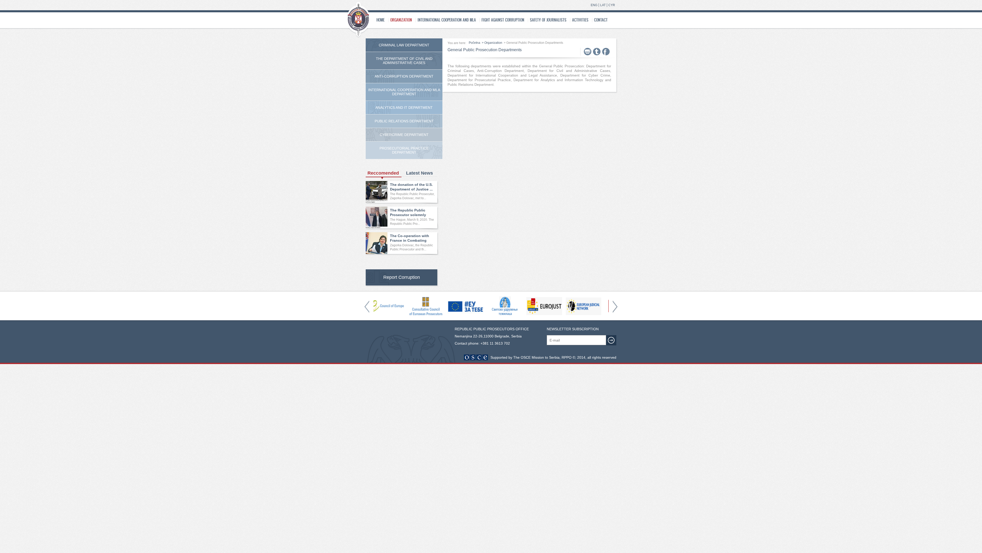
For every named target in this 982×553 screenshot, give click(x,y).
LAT (603, 5)
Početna (474, 43)
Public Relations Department (404, 121)
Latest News (419, 173)
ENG (594, 5)
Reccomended (383, 173)
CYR (611, 5)
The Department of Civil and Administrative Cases (404, 61)
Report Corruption (401, 277)
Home (380, 20)
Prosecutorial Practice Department (404, 150)
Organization (401, 20)
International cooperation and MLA (447, 20)
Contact (601, 20)
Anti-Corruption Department (404, 76)
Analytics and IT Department (404, 107)
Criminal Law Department (404, 45)
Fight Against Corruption (503, 20)
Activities (580, 20)
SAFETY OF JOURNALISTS (548, 20)
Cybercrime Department (404, 135)
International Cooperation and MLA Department (404, 92)
